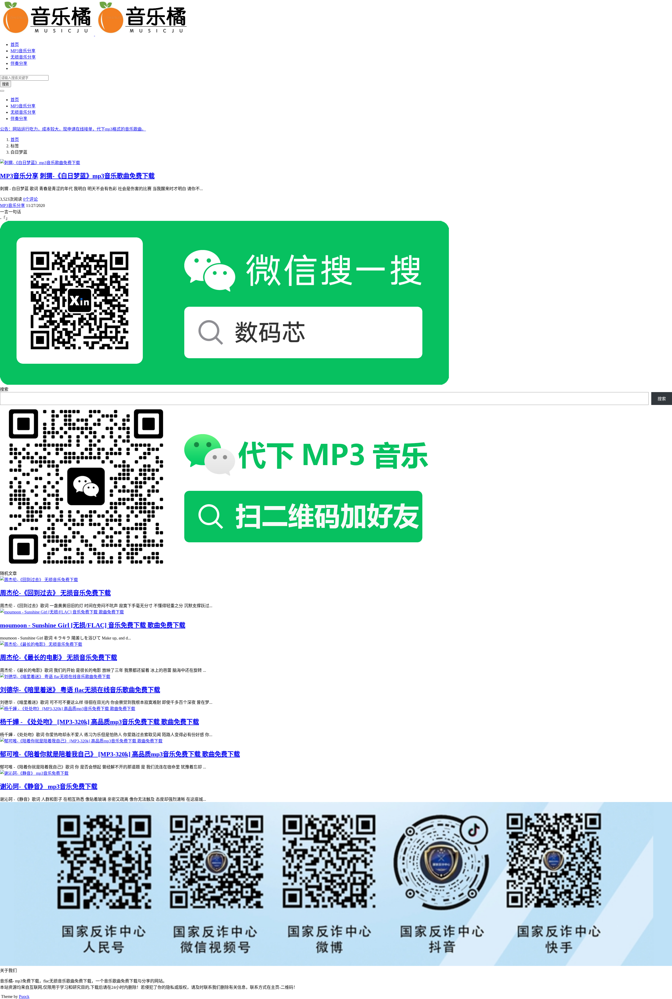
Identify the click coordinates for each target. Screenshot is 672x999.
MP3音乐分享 (22, 51)
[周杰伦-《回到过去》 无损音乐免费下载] (39, 579)
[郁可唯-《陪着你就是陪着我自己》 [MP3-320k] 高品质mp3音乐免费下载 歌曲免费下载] (81, 741)
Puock (24, 996)
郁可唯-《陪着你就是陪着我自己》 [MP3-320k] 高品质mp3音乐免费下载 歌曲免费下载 (120, 754)
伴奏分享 (18, 63)
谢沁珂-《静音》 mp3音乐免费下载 (48, 786)
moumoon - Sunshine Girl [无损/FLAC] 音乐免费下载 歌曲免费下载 (92, 625)
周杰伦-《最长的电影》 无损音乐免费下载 (58, 657)
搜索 (5, 84)
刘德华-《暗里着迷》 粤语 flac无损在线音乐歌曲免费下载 (80, 689)
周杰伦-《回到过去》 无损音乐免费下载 (55, 593)
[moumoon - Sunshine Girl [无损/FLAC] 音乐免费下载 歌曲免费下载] (62, 612)
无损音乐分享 (23, 57)
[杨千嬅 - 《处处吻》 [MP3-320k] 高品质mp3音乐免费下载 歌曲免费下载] (67, 708)
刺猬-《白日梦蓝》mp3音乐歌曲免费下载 (97, 176)
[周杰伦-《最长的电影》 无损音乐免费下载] (41, 644)
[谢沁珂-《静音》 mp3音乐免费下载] (34, 773)
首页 (14, 44)
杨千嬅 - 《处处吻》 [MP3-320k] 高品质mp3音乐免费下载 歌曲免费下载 (99, 722)
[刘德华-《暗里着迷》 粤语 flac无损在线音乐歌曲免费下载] (55, 676)
